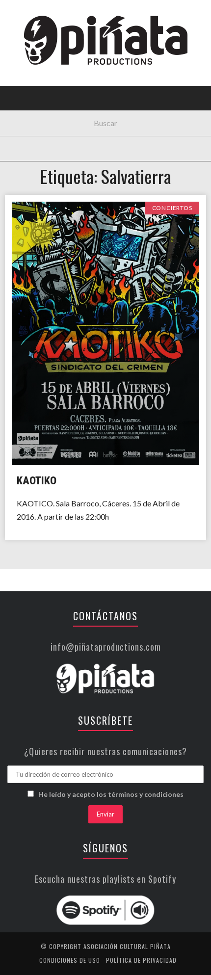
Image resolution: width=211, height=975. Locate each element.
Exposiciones (36, 145)
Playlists (31, 125)
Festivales (32, 105)
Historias (31, 165)
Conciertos (34, 85)
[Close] (14, 14)
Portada (29, 65)
